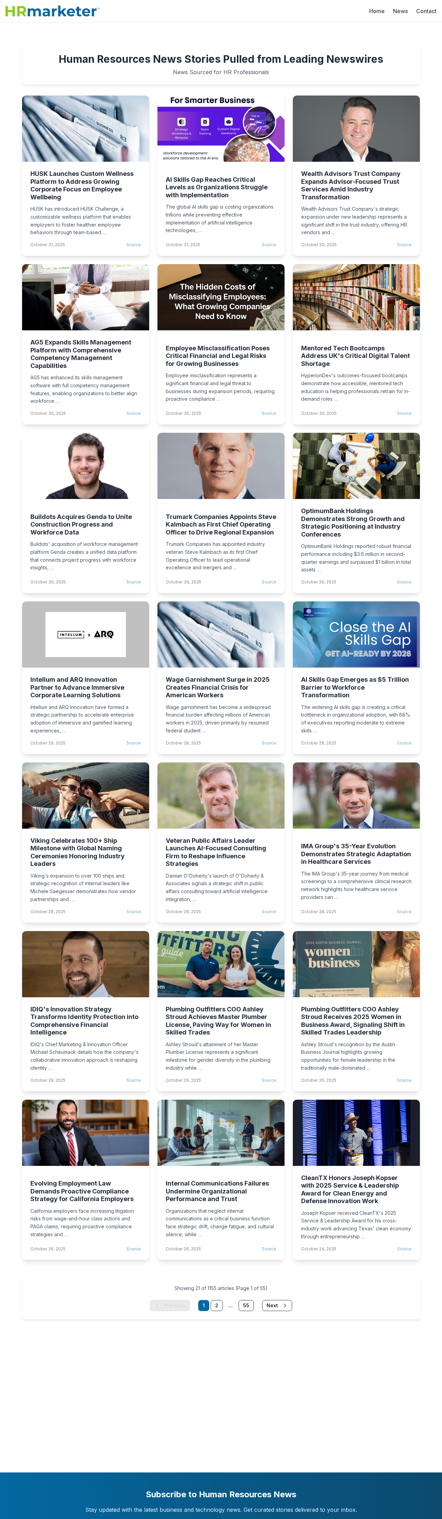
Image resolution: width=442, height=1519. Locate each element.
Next (272, 1305)
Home (377, 11)
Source (133, 244)
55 (246, 1305)
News (400, 11)
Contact (426, 11)
